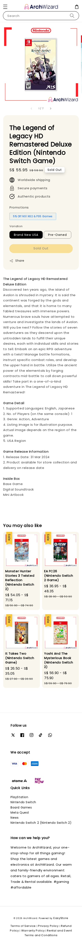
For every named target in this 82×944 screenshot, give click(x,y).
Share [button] (19, 260)
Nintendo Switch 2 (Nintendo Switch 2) (41, 823)
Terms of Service (23, 926)
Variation (16, 226)
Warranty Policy (33, 931)
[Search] (72, 15)
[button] (5, 6)
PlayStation (19, 797)
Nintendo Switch (23, 802)
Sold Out (41, 248)
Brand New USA (26, 235)
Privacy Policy (48, 926)
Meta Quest (20, 812)
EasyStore (60, 918)
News (15, 817)
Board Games (21, 807)
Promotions (19, 207)
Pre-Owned (57, 235)
